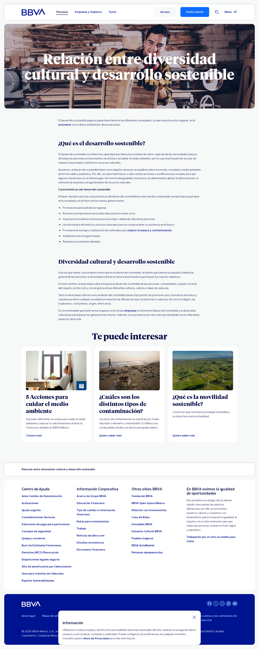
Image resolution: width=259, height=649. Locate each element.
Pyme (112, 12)
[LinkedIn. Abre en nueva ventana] (228, 603)
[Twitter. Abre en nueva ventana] (215, 603)
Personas (62, 12)
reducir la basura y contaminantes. (150, 230)
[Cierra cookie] (194, 617)
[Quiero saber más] (129, 370)
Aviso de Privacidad (96, 638)
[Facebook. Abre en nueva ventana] (209, 603)
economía (64, 124)
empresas (130, 310)
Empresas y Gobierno (88, 12)
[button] (165, 12)
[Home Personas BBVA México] (33, 11)
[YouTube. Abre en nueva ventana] (234, 603)
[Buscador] (216, 11)
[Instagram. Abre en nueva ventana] (222, 603)
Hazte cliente (195, 12)
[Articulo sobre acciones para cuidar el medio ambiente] (56, 370)
